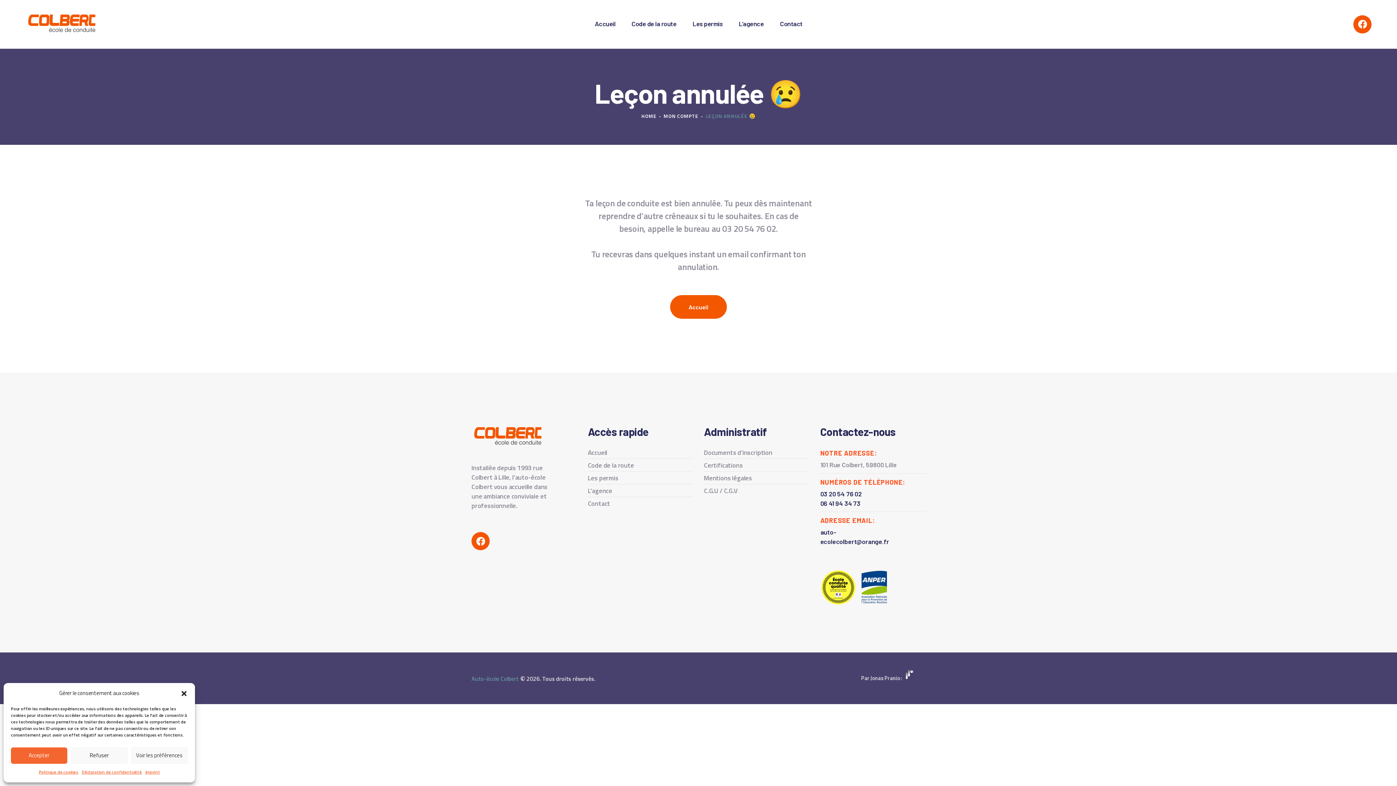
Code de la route (611, 465)
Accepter (39, 755)
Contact (599, 503)
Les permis (603, 478)
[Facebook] (1362, 24)
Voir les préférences (159, 755)
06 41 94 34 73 (840, 503)
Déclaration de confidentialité (112, 772)
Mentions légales (728, 478)
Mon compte (681, 115)
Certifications (723, 465)
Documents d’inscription (738, 452)
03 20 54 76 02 (841, 494)
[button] (184, 693)
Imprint (153, 772)
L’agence (600, 491)
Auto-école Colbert (495, 678)
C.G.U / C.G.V (721, 491)
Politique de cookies (58, 772)
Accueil (598, 452)
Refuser (99, 755)
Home (648, 115)
